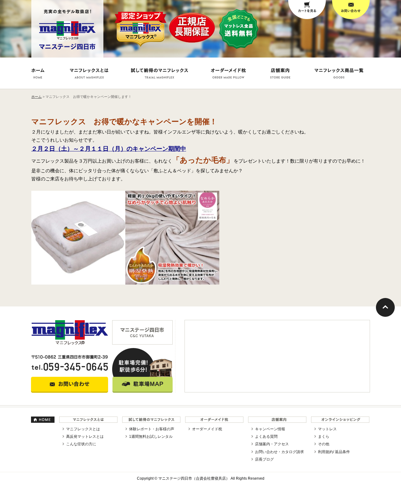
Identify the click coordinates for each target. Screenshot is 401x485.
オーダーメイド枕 (207, 429)
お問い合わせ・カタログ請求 (279, 452)
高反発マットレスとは (85, 436)
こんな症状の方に (81, 444)
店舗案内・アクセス (272, 444)
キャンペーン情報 (270, 429)
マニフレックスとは (83, 429)
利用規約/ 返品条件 (334, 452)
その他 (323, 444)
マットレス (327, 429)
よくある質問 (266, 436)
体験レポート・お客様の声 (151, 429)
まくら (323, 436)
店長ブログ (264, 459)
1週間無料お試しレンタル (151, 436)
